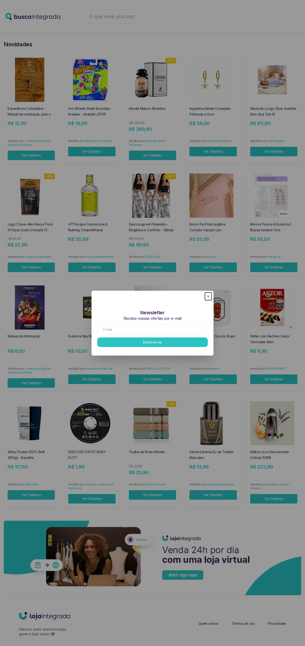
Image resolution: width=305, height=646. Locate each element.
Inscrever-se (152, 342)
